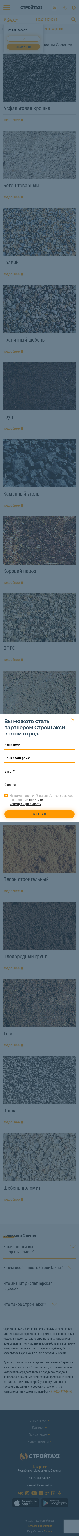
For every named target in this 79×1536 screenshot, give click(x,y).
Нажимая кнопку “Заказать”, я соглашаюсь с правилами (41, 800)
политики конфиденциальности (26, 802)
